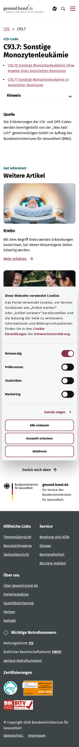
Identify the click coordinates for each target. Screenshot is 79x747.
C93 (6, 29)
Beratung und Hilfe (54, 537)
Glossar (45, 546)
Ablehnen (39, 451)
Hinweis (14, 95)
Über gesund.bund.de (21, 586)
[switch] (67, 367)
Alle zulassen (39, 425)
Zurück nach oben (37, 470)
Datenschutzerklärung (52, 334)
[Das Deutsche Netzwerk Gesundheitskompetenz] (38, 688)
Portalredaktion (16, 594)
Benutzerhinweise (18, 546)
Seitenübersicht (16, 554)
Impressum (37, 735)
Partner (9, 612)
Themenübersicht (17, 537)
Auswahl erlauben (39, 438)
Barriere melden (53, 563)
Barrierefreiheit (52, 554)
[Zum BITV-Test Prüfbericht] (18, 705)
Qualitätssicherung (19, 603)
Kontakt (10, 621)
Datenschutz (14, 735)
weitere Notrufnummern (23, 661)
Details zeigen (54, 412)
